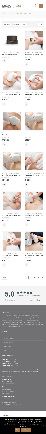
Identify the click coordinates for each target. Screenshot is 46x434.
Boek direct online (26, 64)
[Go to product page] (12, 40)
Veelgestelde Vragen (9, 338)
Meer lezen (26, 430)
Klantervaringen (8, 346)
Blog (5, 350)
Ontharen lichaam (29, 52)
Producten (18, 52)
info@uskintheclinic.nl (12, 384)
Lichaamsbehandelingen (8, 52)
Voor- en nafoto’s (8, 342)
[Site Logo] (11, 6)
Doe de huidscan (8, 335)
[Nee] (43, 425)
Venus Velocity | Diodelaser (19, 93)
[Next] (42, 277)
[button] (36, 5)
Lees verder (4, 61)
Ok (17, 430)
